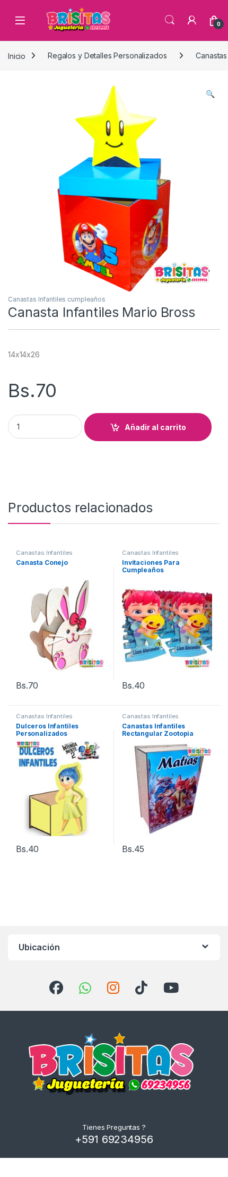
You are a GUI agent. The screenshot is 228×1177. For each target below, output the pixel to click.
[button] (210, 94)
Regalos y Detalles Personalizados (107, 55)
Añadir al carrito (155, 427)
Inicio (16, 55)
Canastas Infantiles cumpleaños (57, 299)
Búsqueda (170, 20)
